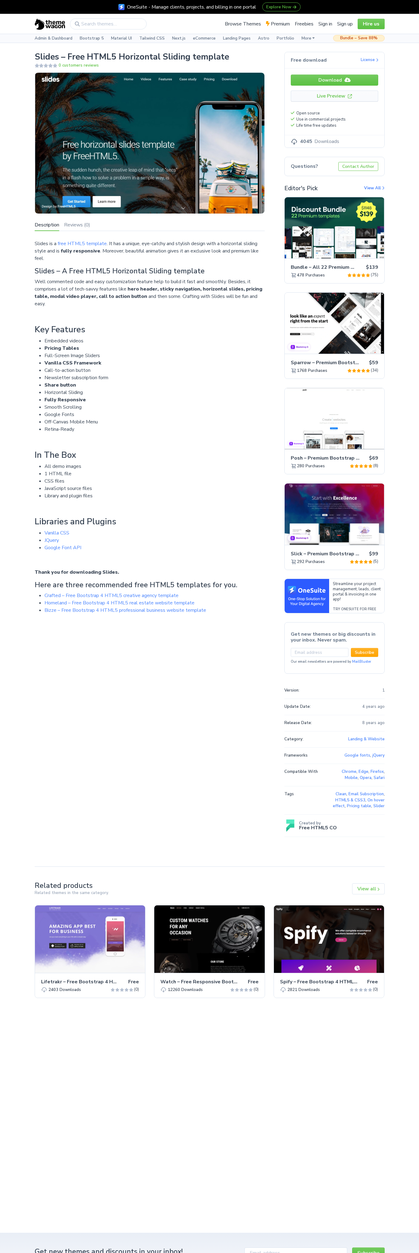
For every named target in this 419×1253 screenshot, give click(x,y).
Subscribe (364, 652)
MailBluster (361, 661)
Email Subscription (366, 794)
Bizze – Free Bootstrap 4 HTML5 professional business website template (125, 610)
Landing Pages (237, 38)
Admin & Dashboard (53, 38)
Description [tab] (47, 225)
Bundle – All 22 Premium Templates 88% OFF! (346, 267)
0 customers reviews (79, 65)
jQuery (378, 755)
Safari (379, 778)
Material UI (121, 38)
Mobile (351, 778)
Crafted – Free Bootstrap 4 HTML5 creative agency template (111, 595)
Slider (379, 806)
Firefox (377, 771)
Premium (280, 24)
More (306, 38)
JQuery (51, 540)
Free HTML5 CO (318, 827)
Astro (263, 38)
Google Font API (62, 547)
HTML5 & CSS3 (350, 800)
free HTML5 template (82, 243)
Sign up (345, 24)
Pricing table (359, 806)
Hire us (371, 24)
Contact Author (358, 166)
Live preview (362, 250)
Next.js (179, 38)
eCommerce (204, 38)
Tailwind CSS (152, 38)
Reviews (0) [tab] (77, 225)
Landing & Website (366, 739)
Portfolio (285, 38)
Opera (365, 778)
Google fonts (357, 755)
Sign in (325, 24)
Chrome (349, 771)
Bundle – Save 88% (359, 38)
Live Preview (332, 96)
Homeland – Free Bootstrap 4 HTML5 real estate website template (119, 603)
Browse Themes (243, 24)
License (368, 60)
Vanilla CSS (56, 533)
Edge (363, 771)
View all (367, 888)
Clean (341, 794)
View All (373, 188)
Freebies (304, 24)
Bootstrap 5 (92, 38)
